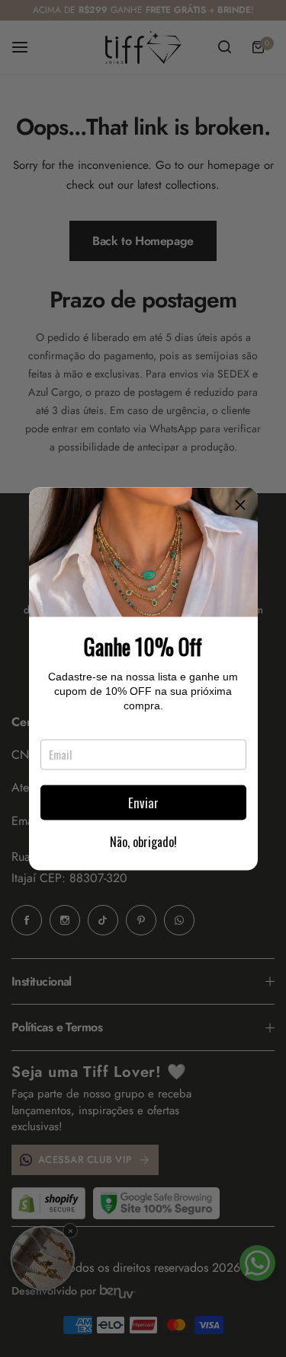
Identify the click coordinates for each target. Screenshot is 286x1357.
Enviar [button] (143, 802)
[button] (240, 505)
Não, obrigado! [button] (143, 841)
